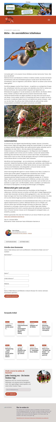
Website (30, 233)
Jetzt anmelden (11, 394)
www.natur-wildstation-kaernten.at (14, 216)
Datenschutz (33, 418)
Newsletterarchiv (20, 418)
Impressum (27, 418)
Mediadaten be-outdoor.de (42, 418)
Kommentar (8, 254)
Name (6, 273)
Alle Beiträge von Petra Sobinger (19, 233)
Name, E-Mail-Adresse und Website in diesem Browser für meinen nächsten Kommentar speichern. (26, 291)
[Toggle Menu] (49, 20)
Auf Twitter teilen (24, 241)
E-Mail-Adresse (9, 278)
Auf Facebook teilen (11, 241)
